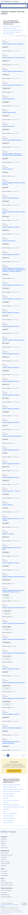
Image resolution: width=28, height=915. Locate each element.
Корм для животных (8, 822)
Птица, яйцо (6, 809)
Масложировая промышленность (11, 804)
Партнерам (3, 839)
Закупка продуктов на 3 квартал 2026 (13, 57)
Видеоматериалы (5, 894)
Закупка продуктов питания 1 (11, 463)
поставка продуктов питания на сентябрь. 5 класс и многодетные (12, 154)
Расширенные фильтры (7, 855)
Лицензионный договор (7, 885)
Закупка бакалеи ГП (8, 99)
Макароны (5, 798)
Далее (23, 755)
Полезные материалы (6, 890)
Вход (25, 1)
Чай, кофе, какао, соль (8, 815)
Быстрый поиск (5, 853)
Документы (3, 841)
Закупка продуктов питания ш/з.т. (12, 299)
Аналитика (3, 865)
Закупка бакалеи (7, 169)
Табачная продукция (8, 820)
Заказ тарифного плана (6, 883)
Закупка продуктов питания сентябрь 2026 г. (13, 212)
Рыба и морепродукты (8, 796)
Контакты (3, 845)
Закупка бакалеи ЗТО (8, 241)
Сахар (4, 811)
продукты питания (7, 534)
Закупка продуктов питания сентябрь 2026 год (13, 183)
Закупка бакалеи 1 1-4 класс (11, 491)
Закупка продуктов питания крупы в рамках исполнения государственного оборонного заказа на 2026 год (13, 269)
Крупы (3, 40)
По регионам (4, 871)
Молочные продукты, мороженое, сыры (13, 30)
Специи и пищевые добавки (10, 813)
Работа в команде (5, 861)
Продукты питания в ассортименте (11, 26)
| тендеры (11, 1)
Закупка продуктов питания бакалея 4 (13, 607)
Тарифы (3, 880)
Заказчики (3, 859)
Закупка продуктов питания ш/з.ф (12, 285)
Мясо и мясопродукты (8, 34)
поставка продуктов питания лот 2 (12, 85)
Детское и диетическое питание (11, 800)
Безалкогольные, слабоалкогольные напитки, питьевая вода (14, 807)
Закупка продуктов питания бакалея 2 (13, 653)
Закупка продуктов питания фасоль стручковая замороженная (13, 591)
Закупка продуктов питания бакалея (13, 340)
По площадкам (4, 875)
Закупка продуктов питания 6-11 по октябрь (13, 519)
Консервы (5, 802)
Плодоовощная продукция (9, 28)
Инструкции (4, 892)
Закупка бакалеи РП (8, 126)
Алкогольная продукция (9, 818)
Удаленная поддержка (6, 896)
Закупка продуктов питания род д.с (13, 44)
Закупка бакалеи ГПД (9, 112)
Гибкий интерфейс (5, 863)
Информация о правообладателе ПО (10, 907)
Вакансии (3, 843)
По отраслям (4, 873)
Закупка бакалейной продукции (12, 140)
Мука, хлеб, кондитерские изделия (11, 32)
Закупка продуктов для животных (12, 71)
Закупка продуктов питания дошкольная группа (10, 742)
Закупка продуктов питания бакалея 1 (13, 576)
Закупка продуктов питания (10, 198)
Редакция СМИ (4, 847)
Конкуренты (4, 857)
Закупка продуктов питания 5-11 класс (12, 548)
